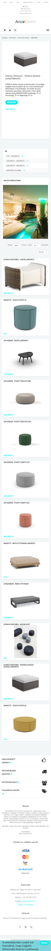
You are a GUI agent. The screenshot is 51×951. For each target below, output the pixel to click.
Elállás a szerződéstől (25, 905)
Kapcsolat (46, 2)
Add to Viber (26, 8)
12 (35, 245)
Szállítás (38, 2)
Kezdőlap (5, 38)
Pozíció (41, 252)
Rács (16, 245)
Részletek (11, 126)
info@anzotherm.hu (25, 13)
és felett (14, 170)
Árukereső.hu (25, 873)
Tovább (25, 273)
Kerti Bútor (12, 38)
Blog (18, 2)
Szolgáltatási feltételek (28, 2)
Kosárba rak (25, 267)
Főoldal (4, 2)
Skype (26, 6)
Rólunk (11, 2)
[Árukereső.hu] (25, 870)
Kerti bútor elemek (23, 38)
